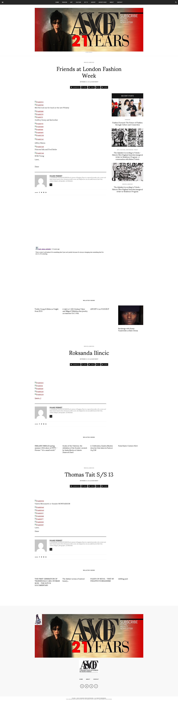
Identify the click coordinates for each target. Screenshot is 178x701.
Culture (78, 2)
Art (71, 2)
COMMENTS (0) (76, 364)
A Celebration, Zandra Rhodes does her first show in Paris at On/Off (101, 447)
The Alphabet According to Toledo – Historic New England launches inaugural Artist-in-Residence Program (127, 189)
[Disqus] (70, 221)
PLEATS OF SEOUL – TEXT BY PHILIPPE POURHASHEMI (102, 579)
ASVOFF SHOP (103, 2)
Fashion (64, 2)
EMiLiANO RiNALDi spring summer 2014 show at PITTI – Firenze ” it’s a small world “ (46, 447)
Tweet (136, 149)
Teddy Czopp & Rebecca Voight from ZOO (46, 309)
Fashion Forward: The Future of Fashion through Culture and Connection (127, 123)
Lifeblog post (123, 578)
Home (57, 2)
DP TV (86, 2)
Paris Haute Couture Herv (128, 445)
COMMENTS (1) (76, 87)
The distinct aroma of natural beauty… (73, 579)
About (112, 2)
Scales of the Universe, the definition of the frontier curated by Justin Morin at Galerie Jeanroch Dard (75, 449)
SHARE (84, 87)
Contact (119, 2)
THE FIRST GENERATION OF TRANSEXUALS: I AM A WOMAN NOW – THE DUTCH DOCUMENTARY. (47, 582)
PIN (99, 87)
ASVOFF (93, 2)
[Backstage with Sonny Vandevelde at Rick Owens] (130, 315)
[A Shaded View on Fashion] (89, 29)
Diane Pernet (94, 81)
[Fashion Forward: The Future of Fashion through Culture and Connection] (127, 107)
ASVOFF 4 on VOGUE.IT (99, 308)
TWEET (92, 87)
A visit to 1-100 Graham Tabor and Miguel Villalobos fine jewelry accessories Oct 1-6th (75, 311)
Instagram (129, 149)
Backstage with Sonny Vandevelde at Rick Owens (128, 329)
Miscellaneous (89, 62)
